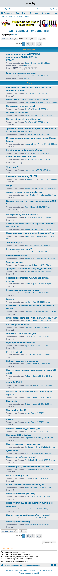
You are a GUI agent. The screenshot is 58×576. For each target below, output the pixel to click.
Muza (27, 413)
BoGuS (27, 404)
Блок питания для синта (18, 475)
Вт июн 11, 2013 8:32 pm (42, 478)
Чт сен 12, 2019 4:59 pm (40, 134)
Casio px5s (11, 401)
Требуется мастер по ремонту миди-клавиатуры (30, 269)
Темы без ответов (8, 17)
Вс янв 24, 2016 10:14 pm (42, 271)
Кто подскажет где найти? (19, 249)
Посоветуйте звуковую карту (20, 494)
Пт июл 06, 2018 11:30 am (46, 188)
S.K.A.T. (28, 109)
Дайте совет (12, 451)
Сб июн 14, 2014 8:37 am (42, 385)
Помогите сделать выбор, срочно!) (23, 444)
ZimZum (28, 478)
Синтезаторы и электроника (29, 30)
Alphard (27, 271)
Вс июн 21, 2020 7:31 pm (42, 116)
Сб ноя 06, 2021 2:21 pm (38, 93)
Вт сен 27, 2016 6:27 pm (41, 252)
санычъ (28, 385)
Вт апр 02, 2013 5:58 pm (39, 524)
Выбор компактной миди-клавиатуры (25, 484)
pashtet (27, 284)
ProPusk (28, 376)
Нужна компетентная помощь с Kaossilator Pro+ (30, 233)
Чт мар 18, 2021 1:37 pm (47, 102)
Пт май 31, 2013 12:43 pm (41, 487)
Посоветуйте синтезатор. (18, 521)
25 (32, 69)
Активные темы (22, 17)
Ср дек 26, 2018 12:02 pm (41, 170)
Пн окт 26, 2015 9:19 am (42, 293)
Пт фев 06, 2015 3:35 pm (41, 321)
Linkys (27, 170)
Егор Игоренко (30, 102)
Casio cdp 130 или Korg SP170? (21, 176)
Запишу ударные (14, 262)
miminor (27, 230)
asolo (27, 524)
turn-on (27, 321)
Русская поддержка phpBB (29, 573)
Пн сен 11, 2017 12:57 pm (40, 207)
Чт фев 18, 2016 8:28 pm (41, 265)
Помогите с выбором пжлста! (21, 457)
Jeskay (27, 397)
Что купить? (12, 167)
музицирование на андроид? (20, 343)
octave (27, 265)
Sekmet (27, 431)
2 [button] (27, 44)
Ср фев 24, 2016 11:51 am (45, 258)
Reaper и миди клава (16, 255)
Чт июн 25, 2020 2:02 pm (41, 109)
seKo (26, 355)
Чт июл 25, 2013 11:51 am (45, 447)
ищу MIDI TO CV (14, 382)
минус (9, 185)
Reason (9, 419)
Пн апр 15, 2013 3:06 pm (39, 518)
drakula (27, 453)
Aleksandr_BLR (30, 179)
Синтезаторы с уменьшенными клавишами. (28, 466)
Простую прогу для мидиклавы (22, 214)
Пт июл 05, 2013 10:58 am (45, 469)
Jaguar (27, 364)
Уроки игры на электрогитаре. (21, 73)
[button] (40, 44)
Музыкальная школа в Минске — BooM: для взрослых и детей (29, 570)
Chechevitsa (29, 312)
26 (35, 69)
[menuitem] (8, 9)
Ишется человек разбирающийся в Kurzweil (28, 515)
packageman (29, 188)
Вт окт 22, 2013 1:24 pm (41, 431)
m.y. (26, 345)
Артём (27, 160)
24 (29, 69)
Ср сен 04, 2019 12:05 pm (42, 153)
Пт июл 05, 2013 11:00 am (45, 460)
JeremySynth (30, 195)
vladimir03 (28, 327)
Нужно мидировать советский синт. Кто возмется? (31, 318)
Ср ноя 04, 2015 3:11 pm (41, 284)
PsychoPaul (29, 460)
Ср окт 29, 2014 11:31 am (40, 355)
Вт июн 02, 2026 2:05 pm (40, 63)
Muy (26, 496)
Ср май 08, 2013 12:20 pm (40, 496)
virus (26, 518)
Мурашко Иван (30, 144)
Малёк (27, 302)
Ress (27, 207)
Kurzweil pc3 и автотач (17, 324)
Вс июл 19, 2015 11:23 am (46, 312)
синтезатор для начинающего (21, 333)
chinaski (14, 35)
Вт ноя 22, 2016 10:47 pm (41, 245)
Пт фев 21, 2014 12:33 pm (42, 404)
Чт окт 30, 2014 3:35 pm (40, 336)
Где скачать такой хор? (17, 113)
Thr (26, 93)
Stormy (27, 217)
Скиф (27, 63)
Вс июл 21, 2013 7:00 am (41, 453)
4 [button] (33, 44)
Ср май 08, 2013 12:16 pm (40, 509)
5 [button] (37, 44)
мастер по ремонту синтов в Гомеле (24, 192)
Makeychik (29, 258)
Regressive (29, 438)
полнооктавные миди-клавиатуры (23, 428)
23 (26, 69)
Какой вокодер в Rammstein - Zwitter (24, 150)
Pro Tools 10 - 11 (14, 352)
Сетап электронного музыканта (21, 157)
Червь (27, 487)
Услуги (26, 78)
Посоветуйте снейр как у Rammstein (24, 119)
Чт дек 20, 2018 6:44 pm (47, 179)
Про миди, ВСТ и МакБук (18, 435)
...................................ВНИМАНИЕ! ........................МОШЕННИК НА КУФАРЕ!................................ (23, 57)
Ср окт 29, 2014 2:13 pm (39, 345)
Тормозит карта (14, 242)
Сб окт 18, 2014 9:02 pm (41, 364)
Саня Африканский (32, 236)
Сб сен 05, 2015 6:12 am (40, 302)
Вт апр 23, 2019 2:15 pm (40, 160)
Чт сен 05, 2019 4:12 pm (47, 144)
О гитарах (27, 65)
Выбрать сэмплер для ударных (22, 361)
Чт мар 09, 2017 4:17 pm (41, 217)
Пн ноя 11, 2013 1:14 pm (40, 413)
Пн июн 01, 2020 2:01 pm (38, 122)
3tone (27, 134)
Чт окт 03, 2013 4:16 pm (44, 438)
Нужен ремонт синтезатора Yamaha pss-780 (27, 99)
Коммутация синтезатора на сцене (23, 290)
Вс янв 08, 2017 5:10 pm (41, 230)
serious (28, 76)
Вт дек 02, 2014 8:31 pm (43, 327)
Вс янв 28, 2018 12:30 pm (46, 195)
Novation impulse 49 (16, 410)
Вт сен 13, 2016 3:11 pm (41, 76)
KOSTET (28, 293)
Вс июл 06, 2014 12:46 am (43, 376)
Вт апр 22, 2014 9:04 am (41, 397)
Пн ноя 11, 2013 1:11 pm (40, 422)
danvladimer (29, 447)
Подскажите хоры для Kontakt (21, 106)
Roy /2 (27, 245)
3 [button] (30, 44)
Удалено (10, 299)
